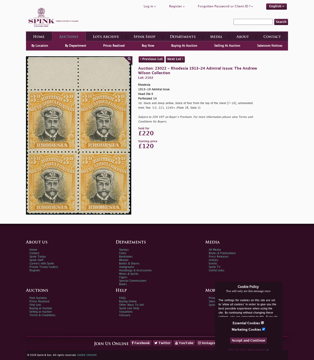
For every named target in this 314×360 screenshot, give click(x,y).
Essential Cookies (247, 323)
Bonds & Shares (129, 263)
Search (281, 21)
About (243, 37)
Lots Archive (106, 37)
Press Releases (218, 256)
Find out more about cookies (248, 350)
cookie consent (87, 355)
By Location (39, 45)
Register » (177, 6)
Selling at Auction (40, 312)
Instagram (210, 343)
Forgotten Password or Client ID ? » (225, 6)
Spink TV (214, 267)
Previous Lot (152, 59)
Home (39, 37)
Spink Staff (36, 260)
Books (123, 284)
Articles (213, 260)
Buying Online (128, 301)
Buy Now (148, 45)
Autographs (126, 267)
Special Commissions (132, 281)
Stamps (124, 250)
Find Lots (35, 305)
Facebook (142, 343)
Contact (272, 37)
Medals (123, 260)
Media (216, 37)
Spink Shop (144, 37)
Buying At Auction (184, 45)
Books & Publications (222, 253)
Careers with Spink (41, 263)
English (275, 6)
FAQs (122, 298)
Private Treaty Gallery (43, 267)
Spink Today (37, 256)
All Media (215, 250)
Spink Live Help (129, 308)
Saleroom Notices (270, 45)
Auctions (68, 37)
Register (34, 270)
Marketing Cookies (247, 329)
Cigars (123, 277)
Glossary (124, 315)
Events (213, 263)
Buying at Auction (40, 308)
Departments (183, 37)
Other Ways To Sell (131, 305)
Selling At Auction (227, 45)
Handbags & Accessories (135, 270)
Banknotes (126, 256)
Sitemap (214, 301)
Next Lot (174, 59)
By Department (75, 45)
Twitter (164, 343)
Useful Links (216, 270)
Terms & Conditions (42, 315)
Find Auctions (38, 298)
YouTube (186, 343)
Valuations (126, 312)
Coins (122, 253)
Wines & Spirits (128, 274)
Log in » (150, 6)
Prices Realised (114, 45)
